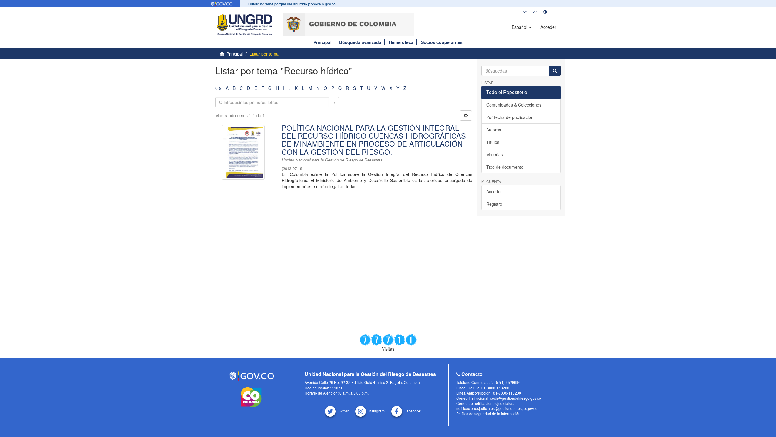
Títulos (492, 142)
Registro (494, 204)
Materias (494, 154)
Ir (334, 102)
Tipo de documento (504, 167)
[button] (521, 27)
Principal (322, 42)
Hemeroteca (401, 42)
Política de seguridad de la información (488, 413)
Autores (493, 130)
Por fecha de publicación (510, 117)
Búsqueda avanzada (360, 42)
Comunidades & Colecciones (513, 105)
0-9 (218, 88)
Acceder (494, 191)
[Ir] (555, 71)
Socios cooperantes (442, 42)
